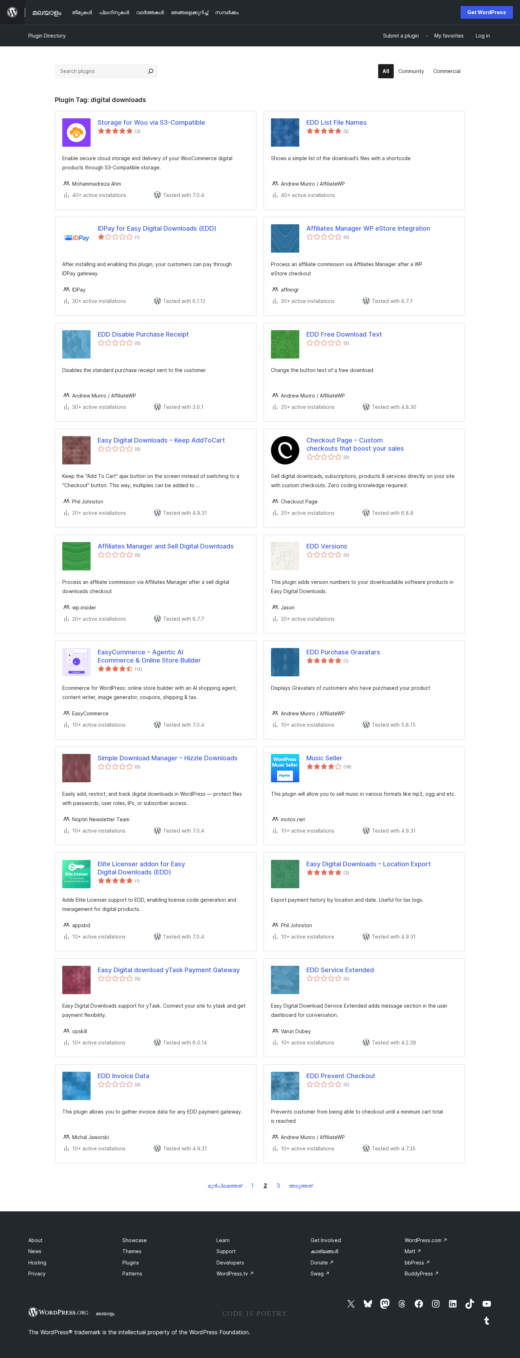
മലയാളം (105, 1313)
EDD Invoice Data (123, 1076)
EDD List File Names (336, 122)
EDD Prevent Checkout (340, 1076)
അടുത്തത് (300, 1186)
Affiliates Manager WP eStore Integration (368, 228)
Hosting (37, 1263)
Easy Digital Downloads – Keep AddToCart (161, 440)
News (34, 1251)
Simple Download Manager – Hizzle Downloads (168, 758)
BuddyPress (422, 1273)
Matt (413, 1251)
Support (226, 1251)
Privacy (37, 1273)
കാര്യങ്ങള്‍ (324, 1251)
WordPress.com (426, 1240)
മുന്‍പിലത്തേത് (225, 1186)
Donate (322, 1263)
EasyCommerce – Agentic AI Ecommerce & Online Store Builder (149, 656)
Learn (223, 1240)
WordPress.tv (235, 1273)
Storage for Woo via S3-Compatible (151, 122)
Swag (320, 1273)
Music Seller (324, 758)
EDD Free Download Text (344, 334)
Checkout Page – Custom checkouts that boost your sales (355, 444)
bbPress (417, 1263)
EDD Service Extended (340, 970)
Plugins (130, 1263)
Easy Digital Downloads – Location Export (368, 864)
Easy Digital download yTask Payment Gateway (169, 970)
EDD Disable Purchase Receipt (143, 334)
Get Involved (326, 1240)
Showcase (134, 1240)
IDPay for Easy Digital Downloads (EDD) (157, 228)
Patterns (132, 1273)
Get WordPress (486, 12)
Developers (230, 1263)
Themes (131, 1251)
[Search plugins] (151, 71)
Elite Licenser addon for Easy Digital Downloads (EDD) (141, 868)
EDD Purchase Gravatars (343, 652)
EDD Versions (326, 546)
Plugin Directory (47, 36)
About (35, 1240)
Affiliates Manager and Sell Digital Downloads (166, 546)
